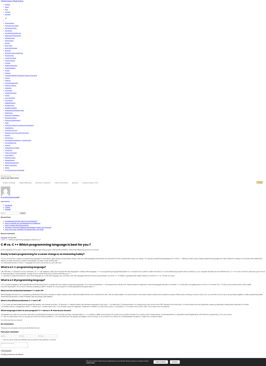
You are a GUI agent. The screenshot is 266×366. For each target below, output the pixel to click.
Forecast (7, 80)
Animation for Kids (11, 28)
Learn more (90, 363)
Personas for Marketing (12, 115)
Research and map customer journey (17, 133)
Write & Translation (11, 165)
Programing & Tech (11, 130)
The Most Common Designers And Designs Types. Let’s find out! (28, 227)
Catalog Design (10, 60)
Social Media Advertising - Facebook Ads (18, 140)
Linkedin (8, 209)
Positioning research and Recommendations (19, 125)
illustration (8, 88)
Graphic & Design (10, 85)
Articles (7, 43)
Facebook (8, 205)
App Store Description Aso (13, 33)
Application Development (13, 36)
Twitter (7, 207)
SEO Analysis (9, 138)
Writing (7, 168)
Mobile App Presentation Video (14, 110)
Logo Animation (10, 98)
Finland (7, 78)
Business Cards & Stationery (14, 53)
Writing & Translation (43, 183)
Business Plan (9, 55)
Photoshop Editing (10, 118)
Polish (7, 123)
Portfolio (7, 4)
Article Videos (9, 41)
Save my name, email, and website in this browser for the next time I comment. (29, 340)
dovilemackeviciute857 (11, 197)
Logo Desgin (9, 100)
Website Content (10, 158)
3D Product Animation (12, 26)
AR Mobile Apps (10, 38)
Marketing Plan (9, 105)
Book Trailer (8, 46)
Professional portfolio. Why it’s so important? (21, 221)
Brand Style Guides (11, 48)
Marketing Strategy (11, 108)
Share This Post (5, 201)
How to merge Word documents (16, 225)
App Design (8, 31)
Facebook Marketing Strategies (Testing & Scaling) (21, 75)
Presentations (9, 128)
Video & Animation (11, 153)
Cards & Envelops (10, 58)
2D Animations (9, 23)
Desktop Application (11, 65)
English (7, 70)
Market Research (10, 103)
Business (8, 51)
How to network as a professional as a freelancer (22, 223)
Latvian (7, 95)
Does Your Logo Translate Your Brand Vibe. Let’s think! (24, 229)
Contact (7, 12)
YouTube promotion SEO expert (14, 170)
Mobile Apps (9, 113)
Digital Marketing (10, 68)
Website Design (10, 160)
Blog (6, 9)
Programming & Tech (90, 183)
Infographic (8, 90)
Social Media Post (10, 143)
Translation (8, 150)
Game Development (11, 83)
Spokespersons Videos (12, 148)
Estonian (7, 73)
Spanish (7, 145)
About (7, 7)
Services (7, 14)
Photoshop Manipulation (12, 120)
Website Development (12, 163)
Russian (7, 135)
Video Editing (9, 155)
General (4, 238)
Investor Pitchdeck (10, 93)
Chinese (7, 63)
